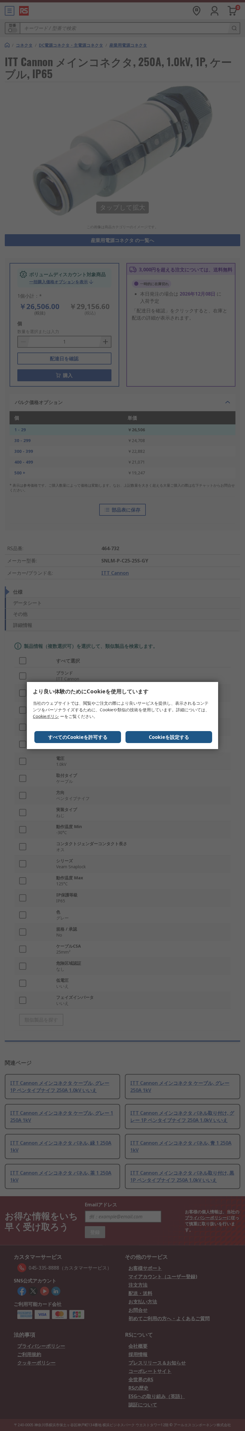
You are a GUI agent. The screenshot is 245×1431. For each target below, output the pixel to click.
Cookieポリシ (46, 716)
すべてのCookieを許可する (78, 737)
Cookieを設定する (169, 737)
